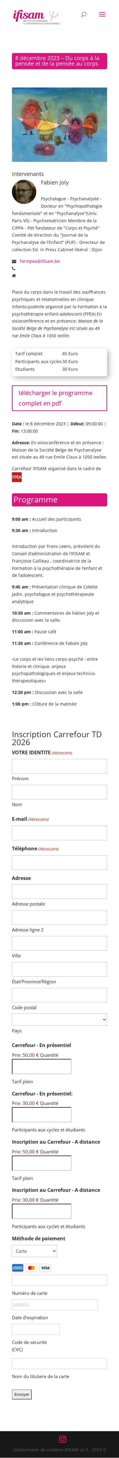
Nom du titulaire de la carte (40, 1376)
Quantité (49, 1055)
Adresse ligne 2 (28, 930)
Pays (17, 1030)
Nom (17, 804)
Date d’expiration (30, 1317)
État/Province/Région (34, 981)
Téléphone (35, 848)
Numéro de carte (29, 1293)
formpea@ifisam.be (40, 261)
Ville (16, 955)
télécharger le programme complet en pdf (55, 398)
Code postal (24, 1007)
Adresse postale (28, 904)
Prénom (20, 778)
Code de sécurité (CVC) (29, 1346)
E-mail (30, 819)
